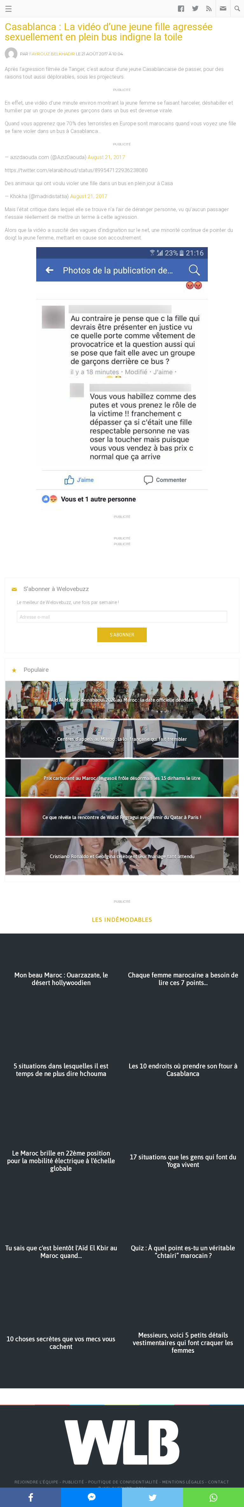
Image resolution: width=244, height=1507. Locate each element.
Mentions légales (183, 1482)
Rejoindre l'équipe (36, 1482)
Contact (218, 1482)
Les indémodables (122, 920)
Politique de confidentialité (123, 1482)
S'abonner (122, 634)
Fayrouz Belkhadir (52, 53)
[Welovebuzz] (29, 8)
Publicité (73, 1482)
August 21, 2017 (106, 157)
